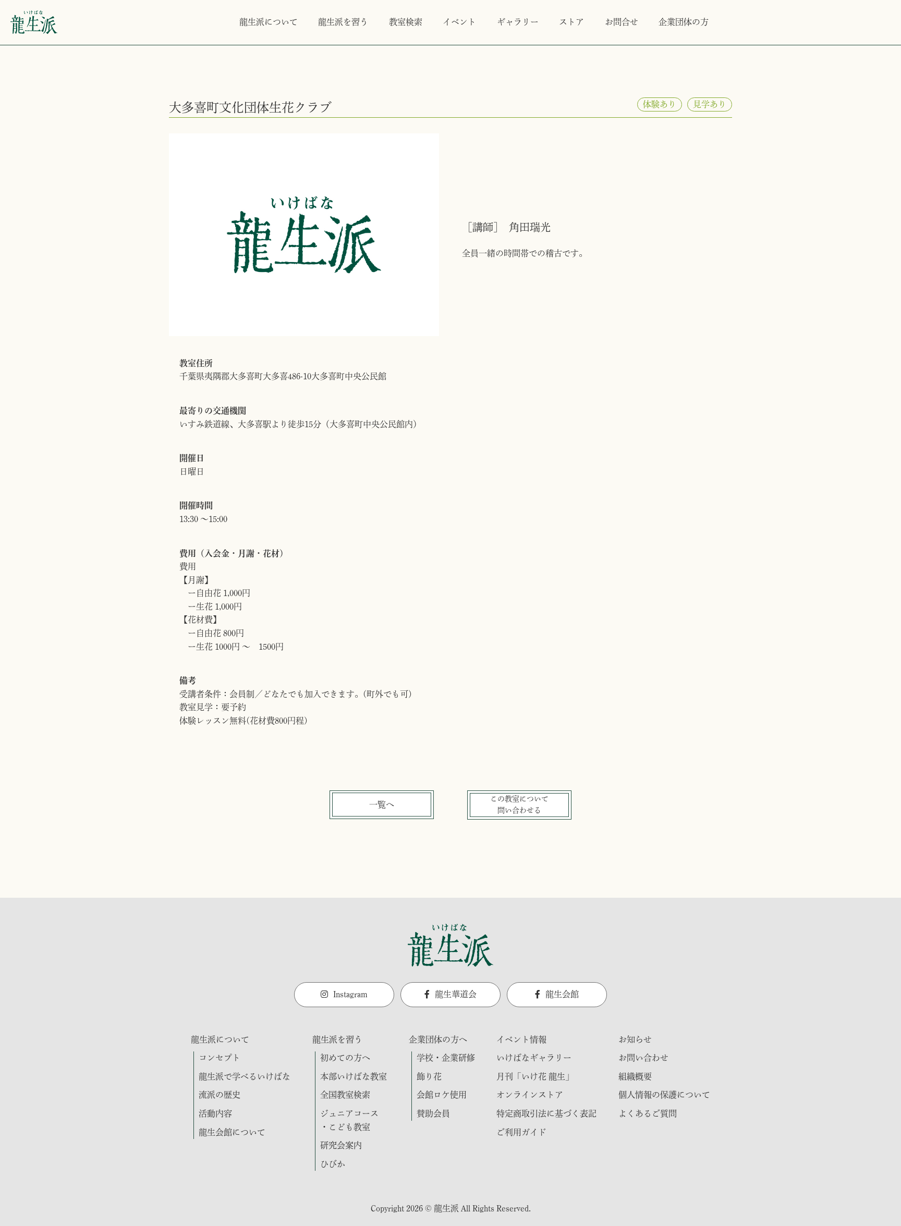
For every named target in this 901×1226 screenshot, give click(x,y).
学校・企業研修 (446, 1058)
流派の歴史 (219, 1095)
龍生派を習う (343, 22)
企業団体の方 (684, 22)
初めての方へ (345, 1058)
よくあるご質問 (647, 1113)
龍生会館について (232, 1132)
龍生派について (268, 22)
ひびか (332, 1164)
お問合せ (621, 22)
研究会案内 (341, 1145)
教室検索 (405, 22)
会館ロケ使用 (442, 1095)
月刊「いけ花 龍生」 (535, 1076)
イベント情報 (521, 1039)
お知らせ (635, 1039)
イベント (459, 22)
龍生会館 (562, 994)
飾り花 (429, 1076)
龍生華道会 (456, 994)
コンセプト (219, 1058)
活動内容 (215, 1113)
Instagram (350, 994)
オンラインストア (529, 1095)
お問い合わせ (643, 1058)
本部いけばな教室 (353, 1076)
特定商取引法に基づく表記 (546, 1113)
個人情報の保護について (664, 1095)
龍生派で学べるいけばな (244, 1076)
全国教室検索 (345, 1095)
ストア (571, 22)
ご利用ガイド (521, 1132)
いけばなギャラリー (533, 1058)
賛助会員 (433, 1113)
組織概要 (635, 1076)
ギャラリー (518, 22)
